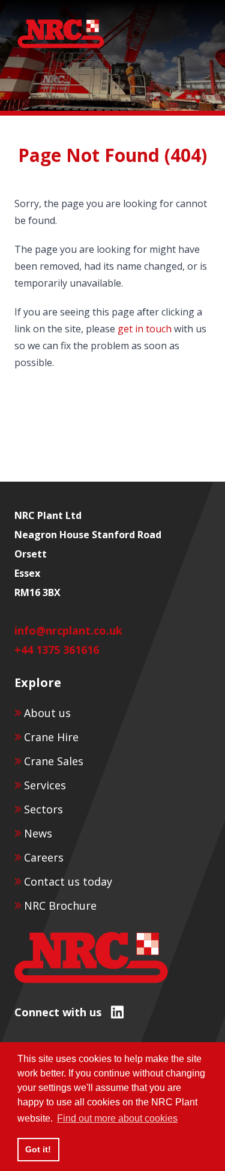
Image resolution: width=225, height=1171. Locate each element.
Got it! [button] (38, 1149)
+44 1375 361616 (56, 649)
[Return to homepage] (60, 33)
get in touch (145, 328)
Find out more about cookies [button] (117, 1118)
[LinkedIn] (117, 1012)
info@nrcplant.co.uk (68, 630)
